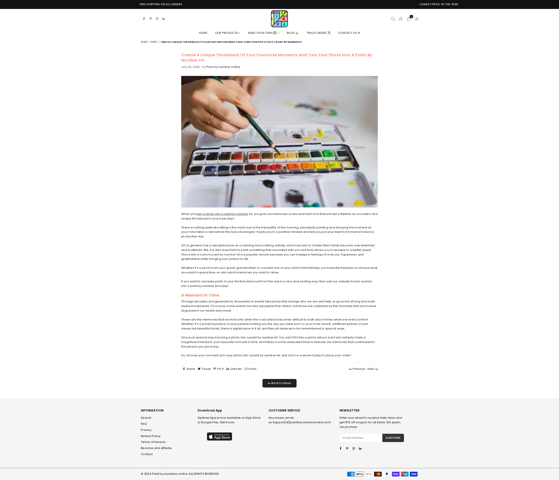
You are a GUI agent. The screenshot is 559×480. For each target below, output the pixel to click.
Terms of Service (153, 442)
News (153, 42)
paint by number (236, 214)
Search (146, 418)
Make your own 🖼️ (263, 33)
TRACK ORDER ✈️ (319, 33)
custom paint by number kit (220, 254)
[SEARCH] (393, 18)
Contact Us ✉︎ (349, 33)
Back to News (281, 383)
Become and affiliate (156, 448)
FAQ (144, 424)
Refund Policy (150, 436)
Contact (147, 454)
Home (203, 33)
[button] (408, 18)
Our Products (226, 33)
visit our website (300, 355)
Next (370, 369)
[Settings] (415, 18)
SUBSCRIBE (393, 438)
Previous (358, 369)
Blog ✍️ (293, 33)
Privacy (146, 430)
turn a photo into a (210, 214)
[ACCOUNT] (401, 18)
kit (238, 214)
